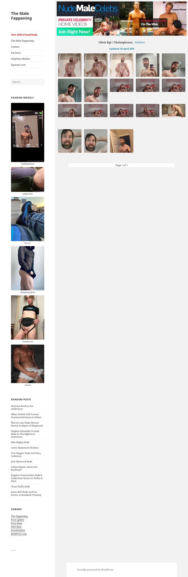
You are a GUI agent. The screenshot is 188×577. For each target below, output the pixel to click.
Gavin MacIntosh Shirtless (25, 447)
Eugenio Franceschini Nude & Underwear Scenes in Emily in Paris (27, 478)
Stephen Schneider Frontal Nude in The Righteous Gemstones (25, 434)
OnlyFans (140, 42)
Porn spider (17, 519)
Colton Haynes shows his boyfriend (24, 468)
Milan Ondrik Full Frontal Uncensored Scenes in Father (26, 416)
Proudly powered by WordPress (95, 569)
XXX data (16, 526)
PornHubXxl (18, 530)
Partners (16, 52)
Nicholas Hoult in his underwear (22, 407)
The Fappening (19, 516)
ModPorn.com (19, 534)
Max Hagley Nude (20, 442)
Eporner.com (18, 64)
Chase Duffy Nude (20, 486)
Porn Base (16, 523)
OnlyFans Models (20, 58)
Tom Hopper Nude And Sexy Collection (26, 454)
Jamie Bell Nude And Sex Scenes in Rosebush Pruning (26, 493)
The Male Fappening (21, 16)
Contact (15, 46)
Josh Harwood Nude (21, 461)
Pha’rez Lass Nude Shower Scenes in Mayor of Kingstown (27, 424)
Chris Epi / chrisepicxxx (115, 42)
